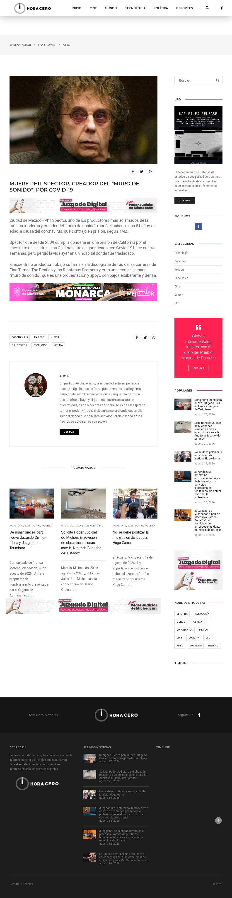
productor (40, 345)
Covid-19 (193, 637)
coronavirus (20, 337)
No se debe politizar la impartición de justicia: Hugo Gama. (131, 537)
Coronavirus (184, 630)
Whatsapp (196, 645)
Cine (93, 8)
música (55, 337)
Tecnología (135, 8)
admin (50, 44)
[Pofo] (32, 8)
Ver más (69, 432)
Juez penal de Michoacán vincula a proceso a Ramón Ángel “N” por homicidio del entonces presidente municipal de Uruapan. (121, 835)
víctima (58, 345)
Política (161, 8)
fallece (39, 337)
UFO (177, 303)
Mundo (111, 8)
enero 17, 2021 (20, 44)
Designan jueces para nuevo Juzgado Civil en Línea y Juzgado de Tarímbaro (28, 540)
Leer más (185, 200)
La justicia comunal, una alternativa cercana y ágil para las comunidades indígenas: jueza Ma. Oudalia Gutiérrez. (124, 857)
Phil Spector (19, 345)
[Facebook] (220, 8)
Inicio (77, 8)
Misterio (213, 645)
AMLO (179, 645)
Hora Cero (45, 525)
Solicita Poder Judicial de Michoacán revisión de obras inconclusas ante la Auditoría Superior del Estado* (81, 542)
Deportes (184, 8)
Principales (181, 278)
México (203, 630)
